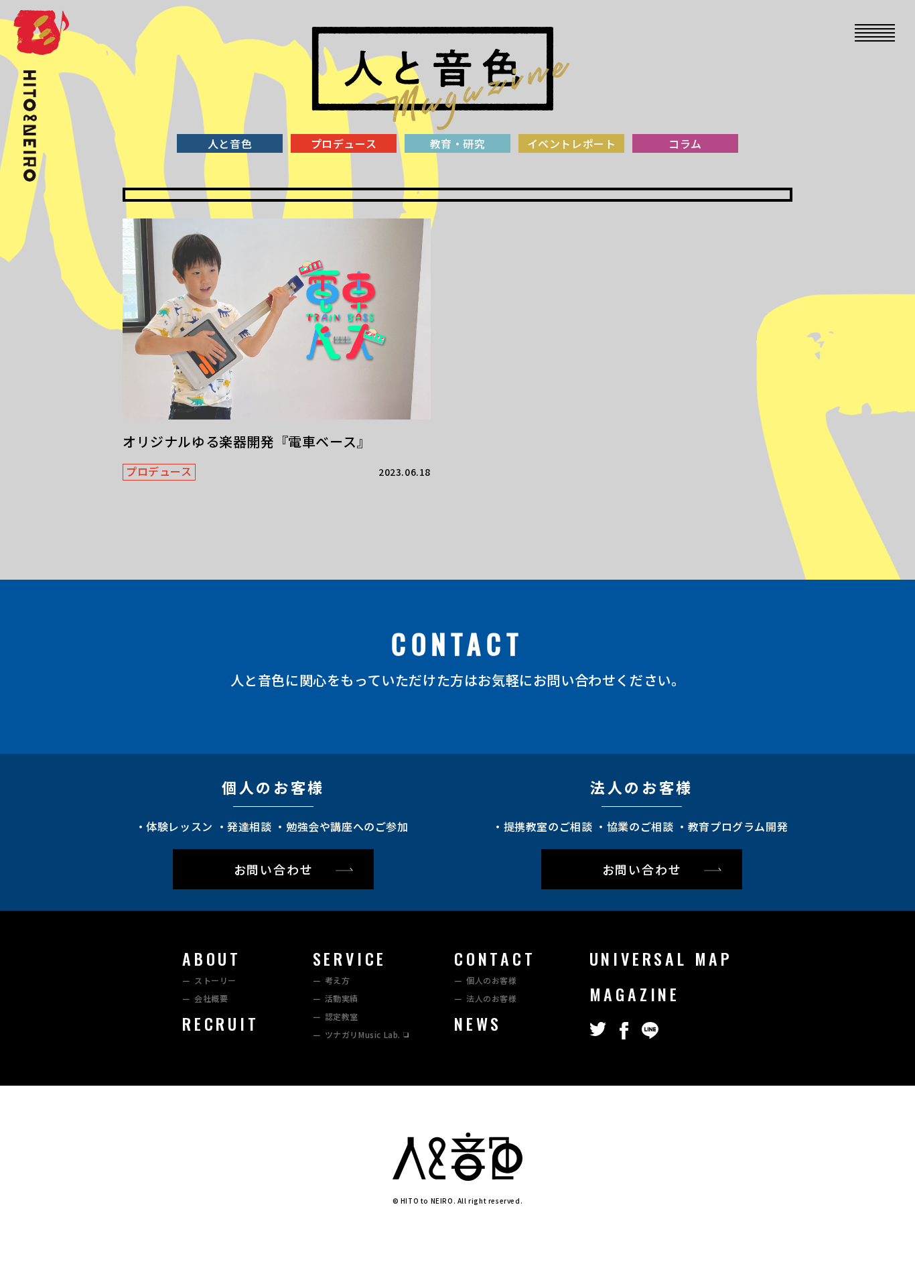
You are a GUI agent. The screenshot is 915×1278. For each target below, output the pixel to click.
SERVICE (350, 958)
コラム (685, 143)
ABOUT (211, 958)
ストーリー (215, 980)
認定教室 (341, 1016)
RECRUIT (220, 1023)
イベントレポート (571, 143)
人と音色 (230, 143)
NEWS (478, 1023)
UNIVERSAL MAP (661, 958)
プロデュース (344, 143)
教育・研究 (458, 143)
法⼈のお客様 (491, 998)
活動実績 (341, 998)
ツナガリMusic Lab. (363, 1034)
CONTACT (495, 958)
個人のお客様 (491, 980)
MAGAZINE (634, 994)
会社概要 (211, 998)
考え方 (337, 980)
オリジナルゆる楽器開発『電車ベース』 (246, 441)
